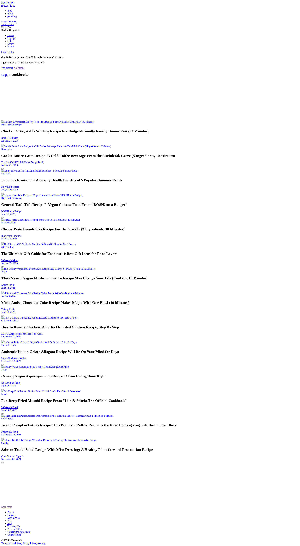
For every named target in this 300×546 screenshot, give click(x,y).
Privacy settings (38, 543)
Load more (6, 507)
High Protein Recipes (11, 124)
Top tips (11, 38)
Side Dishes (7, 418)
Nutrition (5, 173)
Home (11, 35)
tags (4, 74)
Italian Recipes (8, 345)
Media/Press (14, 517)
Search (11, 43)
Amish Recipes (8, 296)
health (10, 13)
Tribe (10, 41)
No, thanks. (19, 68)
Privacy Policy (15, 529)
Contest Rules (14, 534)
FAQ (10, 520)
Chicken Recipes (9, 320)
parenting (12, 16)
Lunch (4, 394)
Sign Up (13, 21)
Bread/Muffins (8, 222)
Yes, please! (7, 68)
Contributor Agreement (19, 532)
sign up (4, 5)
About (11, 46)
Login (4, 21)
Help (10, 523)
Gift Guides (7, 247)
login (12, 5)
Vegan (4, 271)
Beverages (6, 149)
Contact (11, 515)
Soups (4, 369)
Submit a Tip (7, 24)
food (10, 10)
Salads (4, 443)
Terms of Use (14, 526)
